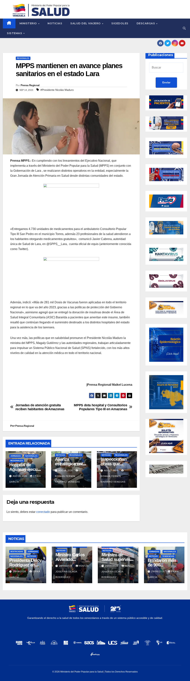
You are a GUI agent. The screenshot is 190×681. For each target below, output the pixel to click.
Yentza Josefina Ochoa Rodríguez (72, 572)
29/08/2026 (20, 571)
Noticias (55, 23)
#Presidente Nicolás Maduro (57, 89)
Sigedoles (119, 23)
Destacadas (16, 552)
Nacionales (31, 456)
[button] (184, 28)
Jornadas (15, 456)
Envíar (166, 82)
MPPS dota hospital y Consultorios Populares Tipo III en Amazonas (100, 407)
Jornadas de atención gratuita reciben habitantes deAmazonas (39, 407)
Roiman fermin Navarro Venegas (67, 479)
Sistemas (15, 33)
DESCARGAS (146, 23)
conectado (43, 511)
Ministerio (28, 23)
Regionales (23, 58)
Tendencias (168, 556)
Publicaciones (160, 55)
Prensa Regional (30, 85)
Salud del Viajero (85, 23)
